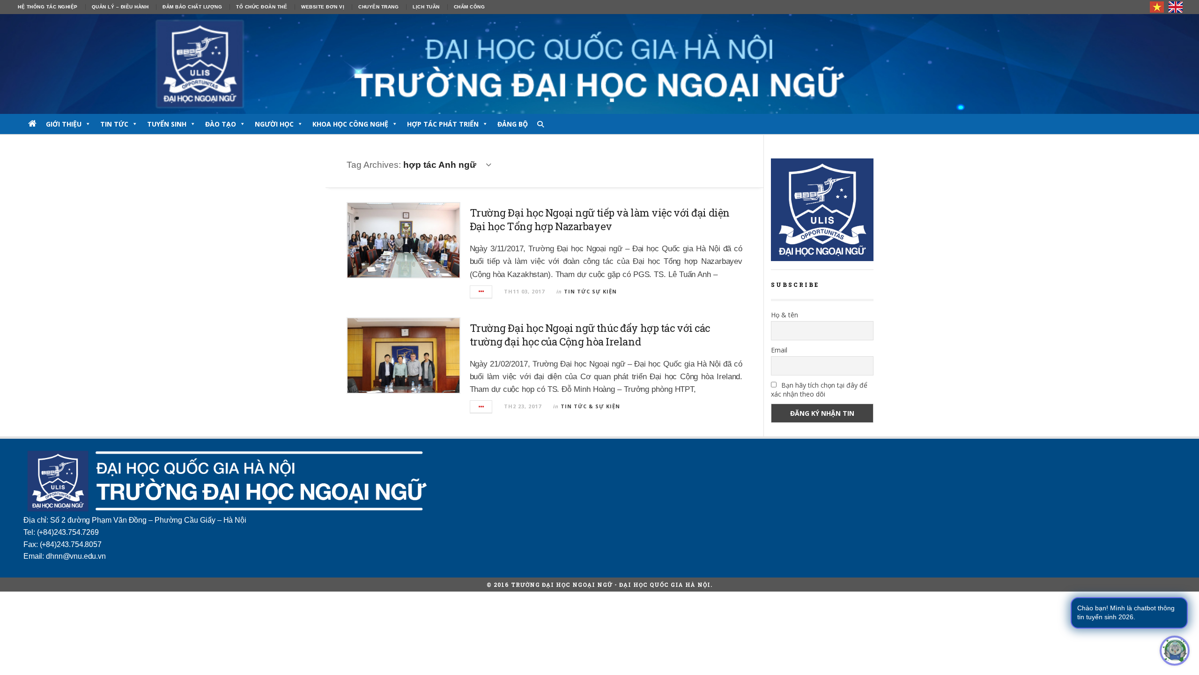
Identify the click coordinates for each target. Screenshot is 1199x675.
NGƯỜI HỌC (274, 124)
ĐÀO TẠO (220, 124)
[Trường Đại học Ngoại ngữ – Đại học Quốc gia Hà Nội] (599, 64)
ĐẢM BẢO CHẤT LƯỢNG (192, 6)
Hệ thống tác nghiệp (48, 6)
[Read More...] (481, 292)
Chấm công (469, 6)
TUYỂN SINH (166, 124)
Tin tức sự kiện (590, 291)
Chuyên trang (378, 6)
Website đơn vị (322, 6)
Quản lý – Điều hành (120, 6)
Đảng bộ (512, 124)
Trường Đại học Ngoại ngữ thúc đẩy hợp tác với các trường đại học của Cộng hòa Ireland (590, 334)
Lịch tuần (426, 6)
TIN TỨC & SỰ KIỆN (590, 406)
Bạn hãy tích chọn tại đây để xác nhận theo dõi (819, 389)
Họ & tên (784, 314)
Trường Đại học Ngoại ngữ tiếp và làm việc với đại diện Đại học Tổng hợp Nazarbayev (600, 219)
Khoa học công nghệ (350, 124)
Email (779, 349)
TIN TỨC (114, 124)
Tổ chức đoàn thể (261, 6)
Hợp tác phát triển (443, 124)
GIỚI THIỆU (63, 124)
